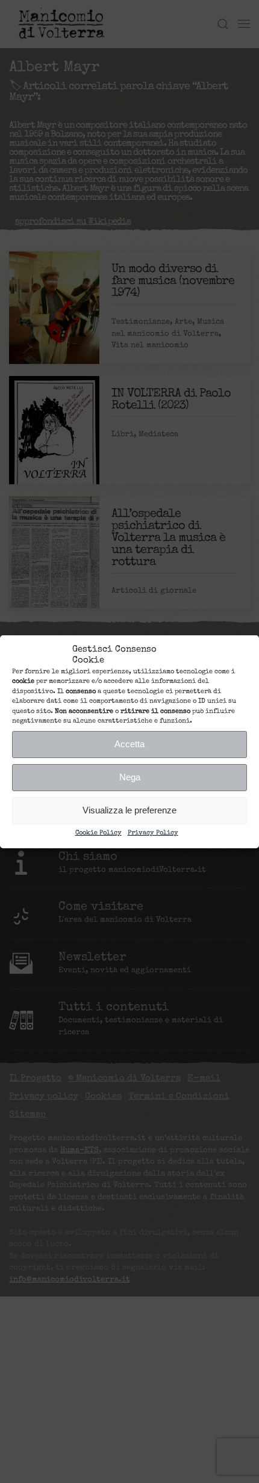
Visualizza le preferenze (129, 810)
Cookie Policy (98, 833)
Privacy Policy (153, 833)
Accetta (129, 744)
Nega (129, 777)
